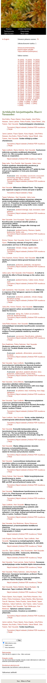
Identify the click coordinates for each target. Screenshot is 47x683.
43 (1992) (21, 80)
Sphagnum (10, 392)
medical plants (20, 374)
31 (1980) (21, 87)
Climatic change (21, 248)
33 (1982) (28, 85)
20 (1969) (36, 92)
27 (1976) (28, 89)
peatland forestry (21, 230)
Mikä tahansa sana (10, 643)
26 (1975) (36, 89)
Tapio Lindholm (7, 150)
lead (26, 391)
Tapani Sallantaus (8, 197)
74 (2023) (36, 60)
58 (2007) (21, 71)
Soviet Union (30, 374)
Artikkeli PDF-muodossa (36, 127)
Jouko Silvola (30, 290)
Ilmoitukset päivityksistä (10, 665)
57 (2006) (28, 71)
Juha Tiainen (27, 604)
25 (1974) (21, 91)
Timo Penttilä (15, 163)
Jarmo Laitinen (14, 121)
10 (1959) (21, 100)
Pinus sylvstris (24, 179)
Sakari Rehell (36, 121)
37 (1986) (21, 83)
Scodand (10, 355)
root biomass (36, 265)
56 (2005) (36, 71)
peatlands (27, 265)
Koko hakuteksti (9, 647)
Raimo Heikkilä (19, 150)
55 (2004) (21, 72)
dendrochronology (20, 316)
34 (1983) (21, 85)
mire (17, 176)
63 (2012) (28, 67)
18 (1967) (28, 94)
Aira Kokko (6, 119)
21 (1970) (28, 92)
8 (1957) (35, 100)
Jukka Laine (36, 163)
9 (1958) (28, 100)
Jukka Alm (6, 307)
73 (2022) (21, 62)
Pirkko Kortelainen (14, 599)
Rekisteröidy (6, 652)
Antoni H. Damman (31, 240)
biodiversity (11, 232)
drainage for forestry (23, 178)
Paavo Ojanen (16, 119)
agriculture (19, 372)
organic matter (33, 248)
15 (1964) (28, 96)
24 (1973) (28, 91)
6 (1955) (27, 102)
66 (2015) (28, 65)
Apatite (37, 230)
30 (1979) (28, 87)
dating (18, 314)
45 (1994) (28, 78)
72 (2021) (28, 62)
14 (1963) (36, 96)
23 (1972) (36, 91)
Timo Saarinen (7, 258)
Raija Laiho (6, 163)
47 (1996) (36, 76)
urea (22, 232)
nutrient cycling (35, 178)
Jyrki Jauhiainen (7, 290)
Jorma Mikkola (18, 382)
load (30, 210)
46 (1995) (21, 78)
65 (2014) (36, 65)
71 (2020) (36, 62)
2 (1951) (34, 103)
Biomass (31, 230)
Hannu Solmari (7, 476)
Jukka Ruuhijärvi (31, 572)
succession (20, 336)
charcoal (10, 316)
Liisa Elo (5, 551)
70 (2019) (21, 63)
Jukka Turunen (37, 604)
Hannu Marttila (26, 599)
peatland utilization (30, 372)
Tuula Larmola (18, 562)
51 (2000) (28, 74)
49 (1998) (21, 76)
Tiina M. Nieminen (8, 601)
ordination (38, 336)
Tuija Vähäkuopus (30, 606)
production (19, 265)
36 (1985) (28, 83)
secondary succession (27, 176)
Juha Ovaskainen (27, 551)
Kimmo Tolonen (7, 240)
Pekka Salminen (20, 344)
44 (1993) (36, 78)
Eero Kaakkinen (7, 344)
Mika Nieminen (37, 599)
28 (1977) (21, 89)
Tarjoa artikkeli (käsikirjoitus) (27, 51)
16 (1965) (21, 96)
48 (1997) (28, 76)
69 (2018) (28, 63)
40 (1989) (21, 82)
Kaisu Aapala (26, 119)
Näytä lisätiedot (21, 127)
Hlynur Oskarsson (31, 523)
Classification (29, 336)
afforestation (28, 353)
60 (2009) (28, 69)
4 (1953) (20, 103)
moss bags (40, 391)
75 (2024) (28, 60)
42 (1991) (28, 80)
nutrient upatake (12, 179)
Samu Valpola (7, 606)
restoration (36, 210)
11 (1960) (36, 98)
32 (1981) (36, 85)
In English (5, 39)
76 (38, 39)
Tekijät (10, 129)
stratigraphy (11, 250)
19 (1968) (21, 94)
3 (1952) (27, 103)
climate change (37, 297)
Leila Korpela (6, 538)
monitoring (32, 391)
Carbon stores (33, 280)
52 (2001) (21, 74)
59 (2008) (36, 69)
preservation (37, 353)
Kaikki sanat (8, 645)
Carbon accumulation (31, 314)
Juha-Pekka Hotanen (9, 324)
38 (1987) (36, 82)
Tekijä (30, 193)
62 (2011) (36, 67)
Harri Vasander (13, 124)
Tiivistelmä (11, 127)
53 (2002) (36, 72)
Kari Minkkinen (18, 523)
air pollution (20, 391)
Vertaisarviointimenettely (26, 48)
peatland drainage (22, 210)
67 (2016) (21, 65)
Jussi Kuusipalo (18, 220)
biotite (18, 232)
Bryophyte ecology (13, 299)
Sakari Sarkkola (17, 538)
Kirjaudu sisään (7, 658)
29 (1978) (36, 87)
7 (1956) (20, 102)
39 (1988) (28, 82)
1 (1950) (20, 105)
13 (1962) (21, 98)
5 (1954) (34, 102)
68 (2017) (36, 63)
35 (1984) (36, 83)
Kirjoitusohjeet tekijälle (25, 49)
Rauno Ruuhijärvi (31, 587)
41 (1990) (36, 80)
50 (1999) (36, 74)
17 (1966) (36, 94)
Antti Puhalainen (28, 273)
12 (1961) (28, 98)
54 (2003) (28, 72)
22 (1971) (21, 92)
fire (22, 314)
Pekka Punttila (25, 121)
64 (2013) (21, 67)
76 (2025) (21, 60)
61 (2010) (21, 69)
